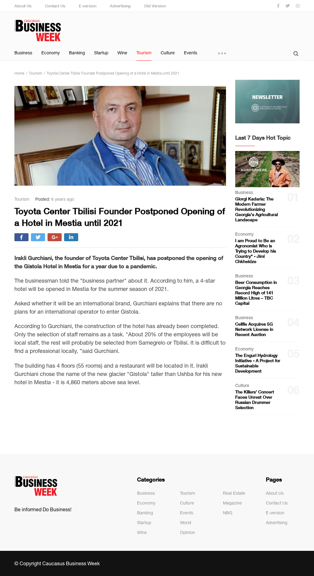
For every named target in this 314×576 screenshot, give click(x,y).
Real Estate (234, 493)
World (185, 522)
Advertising (120, 5)
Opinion (187, 532)
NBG (227, 512)
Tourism (143, 52)
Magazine (232, 503)
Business (23, 52)
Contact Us (55, 5)
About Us (23, 5)
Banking (77, 52)
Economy (50, 52)
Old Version (155, 5)
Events (190, 52)
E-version (87, 5)
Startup (101, 52)
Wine (122, 52)
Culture (168, 52)
